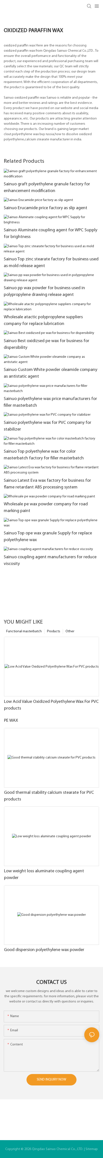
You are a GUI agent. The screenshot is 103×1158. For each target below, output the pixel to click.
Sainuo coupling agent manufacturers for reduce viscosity (50, 560)
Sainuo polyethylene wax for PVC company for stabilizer (47, 426)
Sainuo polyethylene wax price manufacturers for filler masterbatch (50, 402)
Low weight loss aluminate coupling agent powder (44, 874)
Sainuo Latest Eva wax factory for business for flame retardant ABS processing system (47, 484)
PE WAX (11, 721)
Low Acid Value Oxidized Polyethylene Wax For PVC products (51, 705)
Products (53, 631)
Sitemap (92, 1149)
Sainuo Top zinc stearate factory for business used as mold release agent (51, 262)
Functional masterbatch (24, 631)
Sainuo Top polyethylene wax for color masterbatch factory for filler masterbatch (44, 455)
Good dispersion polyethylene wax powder (44, 950)
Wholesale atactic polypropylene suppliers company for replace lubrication (43, 320)
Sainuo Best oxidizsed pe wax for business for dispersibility (46, 344)
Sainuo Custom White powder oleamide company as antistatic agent (50, 373)
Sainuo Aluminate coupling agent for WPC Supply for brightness (50, 233)
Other (70, 631)
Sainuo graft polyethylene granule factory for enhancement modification (47, 187)
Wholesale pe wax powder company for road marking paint (46, 507)
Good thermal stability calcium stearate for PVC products (49, 796)
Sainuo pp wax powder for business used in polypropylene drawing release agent (44, 291)
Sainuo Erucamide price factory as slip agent (45, 208)
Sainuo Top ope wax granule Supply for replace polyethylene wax (48, 536)
